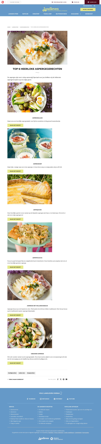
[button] (92, 2)
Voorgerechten (31, 373)
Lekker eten (15, 27)
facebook (32, 399)
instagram (45, 399)
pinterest (59, 399)
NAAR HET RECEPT (15, 125)
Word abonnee (88, 9)
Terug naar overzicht (16, 379)
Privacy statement (58, 432)
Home (8, 27)
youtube (72, 399)
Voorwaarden (85, 432)
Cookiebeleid (78, 432)
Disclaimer (51, 432)
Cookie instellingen (69, 432)
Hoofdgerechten (24, 27)
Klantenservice (87, 5)
